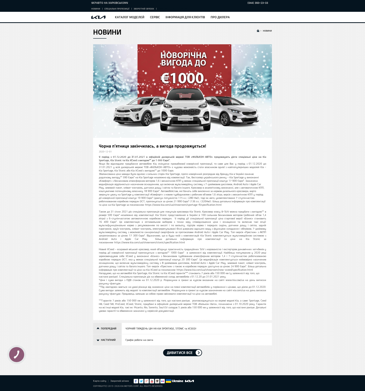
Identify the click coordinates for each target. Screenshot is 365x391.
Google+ (146, 381)
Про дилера (220, 17)
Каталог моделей (129, 17)
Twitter (141, 381)
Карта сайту (99, 380)
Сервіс (155, 17)
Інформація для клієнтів (185, 17)
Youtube (152, 381)
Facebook (136, 381)
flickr (162, 381)
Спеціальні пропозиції (116, 8)
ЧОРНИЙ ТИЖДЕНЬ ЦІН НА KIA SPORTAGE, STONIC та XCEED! (160, 328)
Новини (95, 8)
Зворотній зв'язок (144, 8)
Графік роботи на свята (139, 339)
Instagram (157, 381)
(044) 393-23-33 (258, 2)
